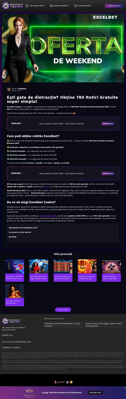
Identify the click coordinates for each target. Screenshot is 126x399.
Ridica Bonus (108, 123)
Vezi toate (63, 310)
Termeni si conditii (11, 348)
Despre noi (7, 335)
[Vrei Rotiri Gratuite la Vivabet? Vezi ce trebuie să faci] (87, 270)
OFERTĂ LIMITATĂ (114, 6)
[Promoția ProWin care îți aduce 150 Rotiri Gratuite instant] (63, 270)
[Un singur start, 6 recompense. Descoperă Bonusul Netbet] (14, 295)
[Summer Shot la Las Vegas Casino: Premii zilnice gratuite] (38, 270)
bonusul (47, 187)
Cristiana (22, 88)
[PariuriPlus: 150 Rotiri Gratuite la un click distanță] (14, 270)
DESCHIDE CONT (95, 392)
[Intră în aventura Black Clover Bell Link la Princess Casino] (111, 270)
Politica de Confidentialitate (16, 342)
